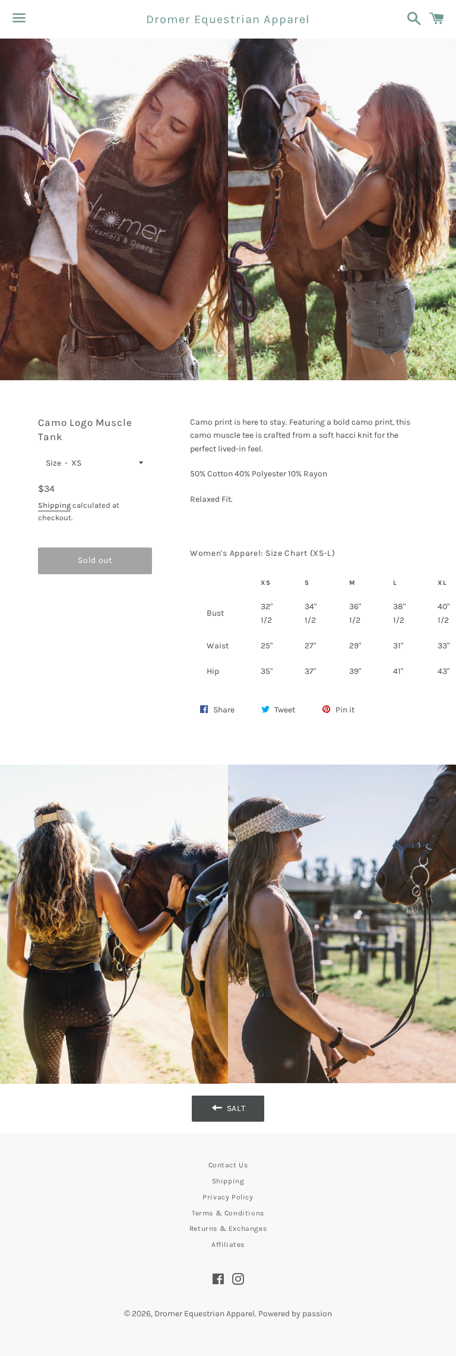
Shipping (54, 505)
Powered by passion (295, 1314)
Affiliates (228, 1244)
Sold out (95, 560)
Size (53, 463)
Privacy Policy (227, 1197)
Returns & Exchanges (228, 1228)
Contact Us (228, 1165)
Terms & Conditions (228, 1213)
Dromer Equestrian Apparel (228, 19)
